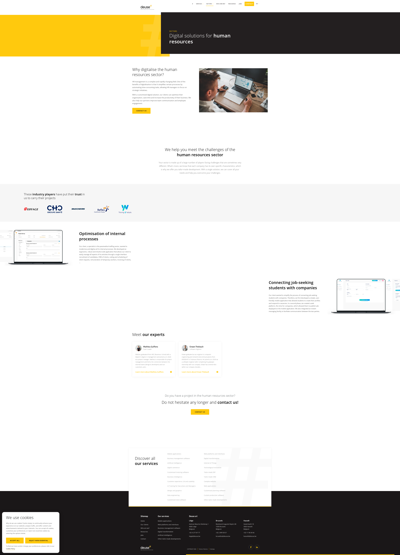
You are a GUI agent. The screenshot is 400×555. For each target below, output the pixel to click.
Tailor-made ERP (209, 472)
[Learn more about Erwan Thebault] (200, 359)
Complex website (210, 481)
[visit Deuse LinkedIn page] (257, 547)
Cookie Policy (10, 549)
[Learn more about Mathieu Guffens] (153, 359)
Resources (232, 4)
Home (143, 521)
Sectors (209, 4)
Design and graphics (174, 491)
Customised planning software (214, 491)
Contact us (141, 111)
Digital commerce (173, 468)
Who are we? (220, 4)
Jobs (240, 4)
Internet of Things (210, 463)
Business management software (178, 458)
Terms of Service (203, 549)
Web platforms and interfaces (214, 454)
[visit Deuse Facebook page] (251, 547)
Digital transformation (211, 458)
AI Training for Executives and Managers (181, 486)
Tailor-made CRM (210, 477)
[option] (36, 246)
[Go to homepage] (147, 548)
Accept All (15, 540)
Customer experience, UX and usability (180, 481)
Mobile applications (174, 454)
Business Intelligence (174, 477)
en (257, 4)
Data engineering (173, 495)
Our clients (144, 525)
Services (199, 4)
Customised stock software (176, 500)
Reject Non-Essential (38, 540)
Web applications (210, 486)
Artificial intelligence (174, 463)
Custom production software (214, 495)
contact (249, 4)
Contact (143, 539)
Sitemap (212, 549)
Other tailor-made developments (215, 500)
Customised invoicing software (178, 472)
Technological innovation (212, 468)
